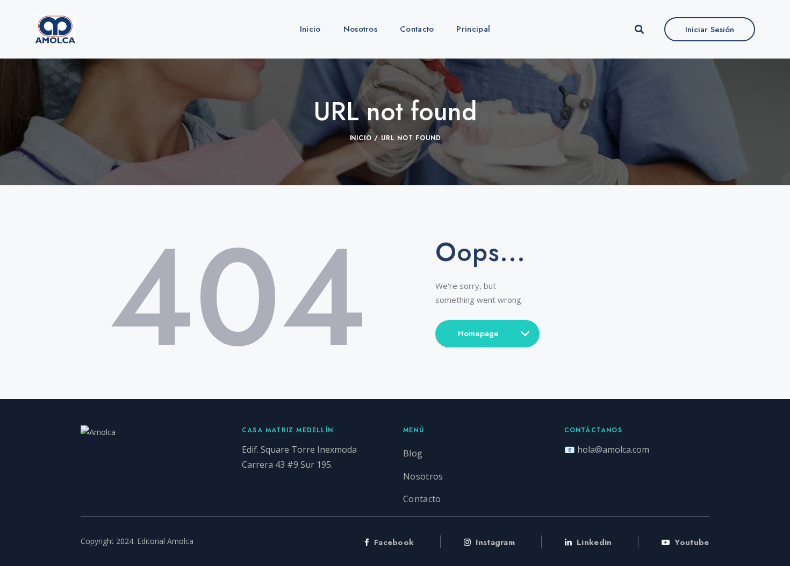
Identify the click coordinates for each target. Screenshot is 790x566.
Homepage (478, 338)
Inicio (360, 138)
